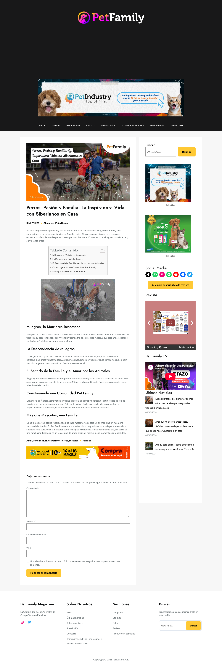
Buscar (150, 145)
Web (28, 547)
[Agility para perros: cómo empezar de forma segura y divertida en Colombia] (149, 446)
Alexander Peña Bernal (55, 222)
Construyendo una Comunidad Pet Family (74, 267)
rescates (73, 440)
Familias (87, 440)
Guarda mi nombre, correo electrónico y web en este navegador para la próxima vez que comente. (75, 563)
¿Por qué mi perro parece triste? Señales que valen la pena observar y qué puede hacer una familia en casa (169, 426)
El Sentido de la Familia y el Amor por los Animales (78, 263)
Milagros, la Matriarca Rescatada (69, 254)
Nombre (31, 521)
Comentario (33, 488)
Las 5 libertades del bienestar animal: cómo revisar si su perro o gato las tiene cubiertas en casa (169, 403)
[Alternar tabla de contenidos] (101, 250)
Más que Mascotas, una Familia (68, 271)
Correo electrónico (36, 534)
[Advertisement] (111, 54)
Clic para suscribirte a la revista (170, 285)
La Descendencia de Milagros (67, 259)
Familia (37, 440)
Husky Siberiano (51, 440)
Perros (64, 440)
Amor (29, 440)
